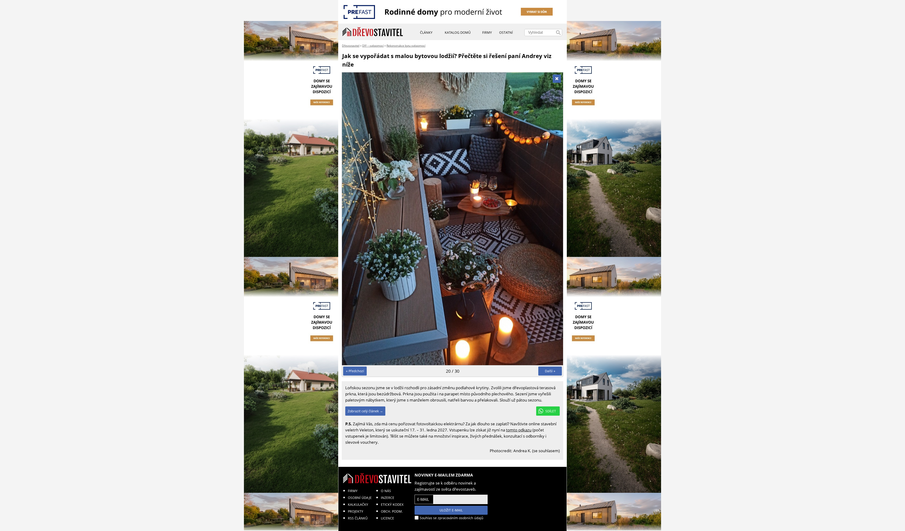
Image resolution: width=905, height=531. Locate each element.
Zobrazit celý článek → (365, 411)
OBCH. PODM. (392, 511)
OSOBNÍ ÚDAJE (360, 497)
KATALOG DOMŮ (458, 32)
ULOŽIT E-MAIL (451, 510)
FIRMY (353, 491)
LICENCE (387, 518)
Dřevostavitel (350, 46)
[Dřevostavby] (372, 32)
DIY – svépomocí (373, 46)
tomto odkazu (518, 430)
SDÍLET (550, 411)
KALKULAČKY (358, 504)
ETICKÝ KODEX (392, 504)
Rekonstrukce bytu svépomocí (406, 46)
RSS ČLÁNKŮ (358, 518)
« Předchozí (355, 371)
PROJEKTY (355, 511)
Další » (550, 371)
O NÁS (386, 491)
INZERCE (387, 497)
